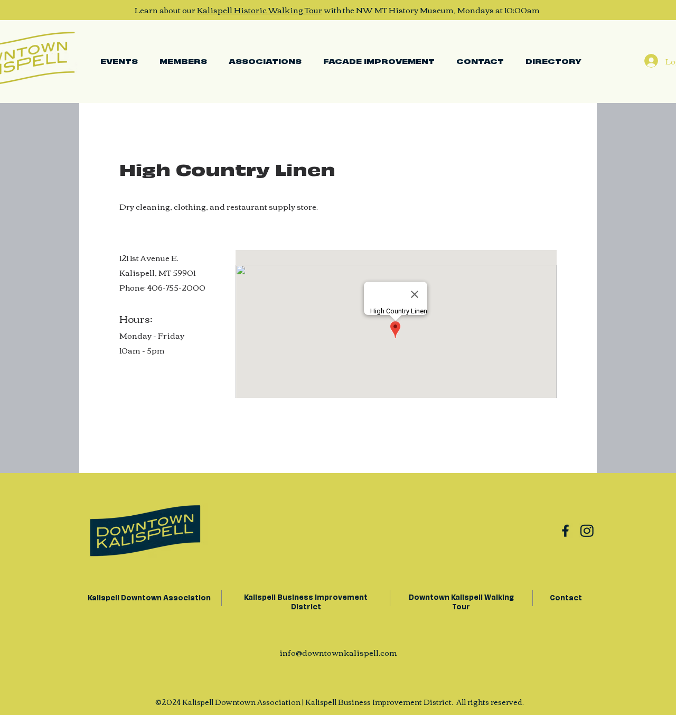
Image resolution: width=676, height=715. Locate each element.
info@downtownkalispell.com (338, 652)
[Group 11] (586, 530)
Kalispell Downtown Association (148, 597)
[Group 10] (565, 530)
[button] (265, 61)
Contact (566, 597)
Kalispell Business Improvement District (306, 601)
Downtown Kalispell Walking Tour (461, 601)
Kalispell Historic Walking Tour (259, 9)
